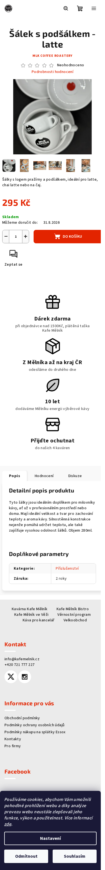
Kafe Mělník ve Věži (29, 617)
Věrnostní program (72, 617)
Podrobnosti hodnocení (50, 72)
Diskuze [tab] (75, 473)
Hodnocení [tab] (44, 473)
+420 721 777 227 (19, 667)
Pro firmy (12, 748)
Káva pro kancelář (36, 623)
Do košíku (70, 233)
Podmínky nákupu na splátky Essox (35, 734)
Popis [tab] (14, 473)
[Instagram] (24, 679)
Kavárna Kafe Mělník (28, 611)
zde (7, 824)
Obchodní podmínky (22, 720)
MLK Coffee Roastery (50, 55)
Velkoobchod (73, 623)
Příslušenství (65, 571)
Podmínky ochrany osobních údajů (34, 727)
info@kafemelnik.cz (21, 661)
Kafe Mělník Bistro (70, 611)
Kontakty (12, 741)
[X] (10, 679)
